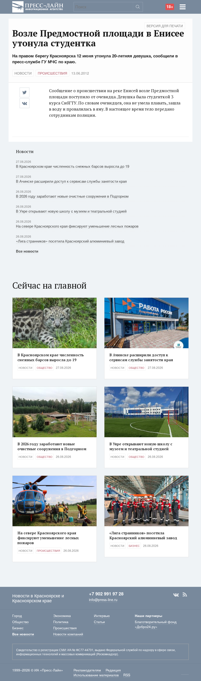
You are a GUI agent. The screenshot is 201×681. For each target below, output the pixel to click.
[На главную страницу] (37, 6)
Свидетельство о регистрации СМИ (41, 650)
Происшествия (52, 73)
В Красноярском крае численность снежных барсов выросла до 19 (72, 166)
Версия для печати (165, 25)
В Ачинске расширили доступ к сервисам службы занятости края (71, 181)
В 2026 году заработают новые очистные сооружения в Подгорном (72, 196)
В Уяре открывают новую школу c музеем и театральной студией (71, 211)
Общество (44, 368)
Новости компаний (68, 633)
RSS (185, 595)
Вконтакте (176, 595)
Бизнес (134, 546)
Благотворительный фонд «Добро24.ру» (155, 624)
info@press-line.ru (103, 599)
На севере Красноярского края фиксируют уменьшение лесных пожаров (77, 226)
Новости (23, 73)
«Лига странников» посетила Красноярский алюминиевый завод (70, 241)
